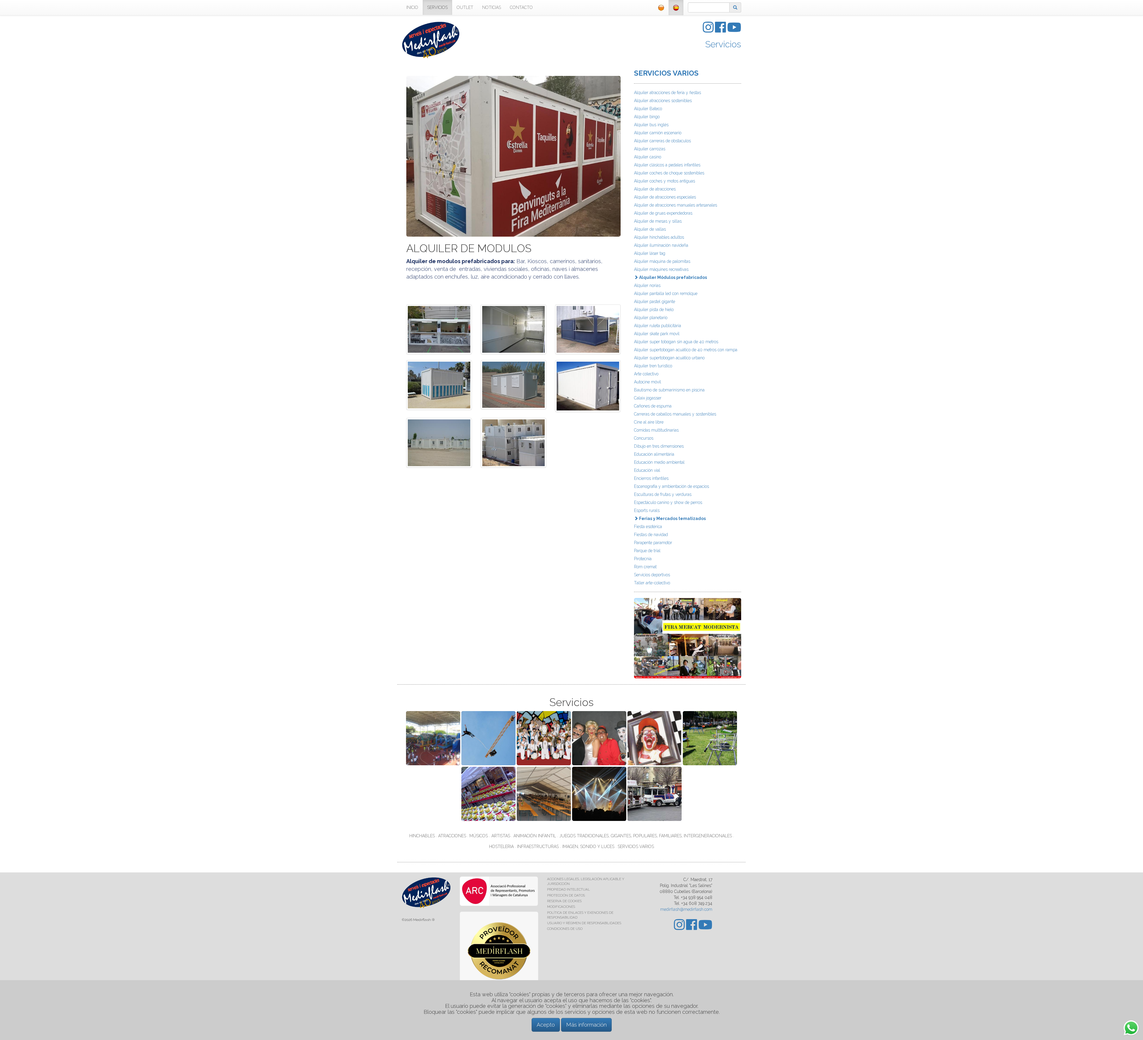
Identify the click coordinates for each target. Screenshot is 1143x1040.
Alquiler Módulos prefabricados (672, 277)
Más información (586, 1025)
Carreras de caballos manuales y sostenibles (675, 414)
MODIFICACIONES (561, 907)
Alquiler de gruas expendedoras (663, 213)
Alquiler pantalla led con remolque (665, 293)
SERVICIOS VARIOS (666, 73)
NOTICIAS (491, 7)
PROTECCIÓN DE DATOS (566, 895)
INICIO (412, 7)
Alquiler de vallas (650, 229)
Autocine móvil (647, 382)
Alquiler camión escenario (657, 132)
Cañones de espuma (653, 406)
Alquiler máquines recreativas (661, 269)
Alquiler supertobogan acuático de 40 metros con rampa (685, 349)
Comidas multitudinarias (656, 430)
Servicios (723, 44)
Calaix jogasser (647, 398)
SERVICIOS (437, 7)
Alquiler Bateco (648, 108)
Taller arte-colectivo (652, 582)
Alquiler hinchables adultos (659, 237)
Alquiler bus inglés (651, 124)
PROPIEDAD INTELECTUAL (568, 889)
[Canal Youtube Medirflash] (734, 30)
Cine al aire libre (648, 422)
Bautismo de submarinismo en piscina (669, 390)
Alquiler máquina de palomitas (662, 261)
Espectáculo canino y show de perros (668, 502)
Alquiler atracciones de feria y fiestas (667, 92)
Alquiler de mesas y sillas (658, 221)
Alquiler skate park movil (657, 333)
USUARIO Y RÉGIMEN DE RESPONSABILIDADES (584, 923)
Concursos (643, 438)
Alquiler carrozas (649, 148)
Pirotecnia (643, 558)
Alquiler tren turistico (653, 365)
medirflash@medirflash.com (686, 909)
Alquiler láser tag (649, 253)
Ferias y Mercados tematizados (672, 518)
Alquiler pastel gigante (654, 301)
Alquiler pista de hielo (654, 309)
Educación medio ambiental (659, 462)
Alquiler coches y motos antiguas (664, 181)
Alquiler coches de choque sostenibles (669, 173)
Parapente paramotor (653, 542)
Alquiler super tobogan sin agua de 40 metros (676, 341)
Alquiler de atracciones (655, 189)
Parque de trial (647, 550)
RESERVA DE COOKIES (564, 901)
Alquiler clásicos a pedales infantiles (667, 165)
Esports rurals (647, 510)
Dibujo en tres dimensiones (659, 446)
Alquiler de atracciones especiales (665, 197)
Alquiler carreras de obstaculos (662, 140)
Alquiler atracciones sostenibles (663, 100)
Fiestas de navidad (651, 534)
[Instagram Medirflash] (709, 30)
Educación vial (647, 470)
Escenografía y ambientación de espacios (671, 486)
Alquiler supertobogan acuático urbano (669, 357)
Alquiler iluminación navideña (661, 245)
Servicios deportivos (652, 574)
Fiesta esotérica (648, 526)
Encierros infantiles (651, 478)
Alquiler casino (647, 156)
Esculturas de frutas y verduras (662, 494)
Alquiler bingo (647, 116)
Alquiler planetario (650, 317)
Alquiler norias (647, 285)
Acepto (546, 1025)
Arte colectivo (646, 373)
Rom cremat (645, 566)
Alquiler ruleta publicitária (657, 325)
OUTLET (465, 7)
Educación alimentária (654, 454)
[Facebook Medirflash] (721, 30)
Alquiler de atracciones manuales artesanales (675, 205)
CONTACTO (521, 7)
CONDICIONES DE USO (565, 929)
